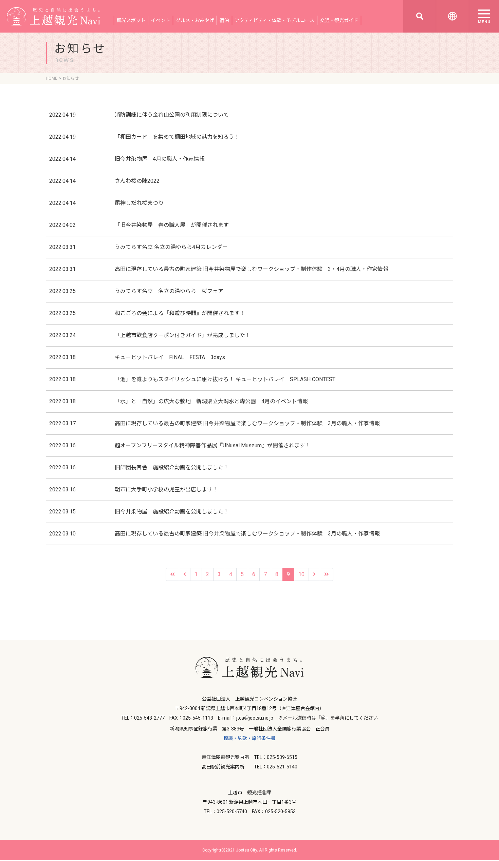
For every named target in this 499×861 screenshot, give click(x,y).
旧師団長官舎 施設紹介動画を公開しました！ (172, 467)
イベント (160, 20)
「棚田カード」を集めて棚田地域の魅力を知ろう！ (177, 137)
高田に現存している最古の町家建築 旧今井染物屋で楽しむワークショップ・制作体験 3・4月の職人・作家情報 (251, 269)
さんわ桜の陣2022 (137, 181)
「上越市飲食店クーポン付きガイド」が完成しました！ (183, 335)
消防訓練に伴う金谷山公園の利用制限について (172, 115)
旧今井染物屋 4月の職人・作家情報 (160, 159)
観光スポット (131, 20)
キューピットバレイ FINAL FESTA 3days (170, 357)
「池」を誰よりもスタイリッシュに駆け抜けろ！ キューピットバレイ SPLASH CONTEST (225, 379)
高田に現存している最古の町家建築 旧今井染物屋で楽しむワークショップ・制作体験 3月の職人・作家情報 (247, 423)
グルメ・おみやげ (195, 20)
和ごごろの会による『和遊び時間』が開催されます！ (180, 313)
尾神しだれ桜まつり (139, 203)
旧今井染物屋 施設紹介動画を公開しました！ (172, 511)
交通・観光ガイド (339, 20)
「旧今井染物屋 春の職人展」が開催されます (174, 225)
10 (301, 574)
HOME (51, 78)
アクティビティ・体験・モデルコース (274, 20)
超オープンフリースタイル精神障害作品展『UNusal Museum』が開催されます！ (213, 445)
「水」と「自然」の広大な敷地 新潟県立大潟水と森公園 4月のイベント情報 (211, 401)
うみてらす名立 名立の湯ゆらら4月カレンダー (171, 247)
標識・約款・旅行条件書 (249, 738)
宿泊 (224, 20)
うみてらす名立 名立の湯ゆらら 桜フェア (169, 291)
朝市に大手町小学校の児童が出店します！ (166, 489)
